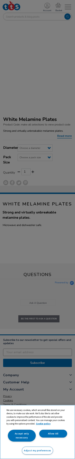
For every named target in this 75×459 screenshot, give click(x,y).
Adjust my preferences (37, 450)
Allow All (53, 433)
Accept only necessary (22, 435)
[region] (37, 432)
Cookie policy (43, 423)
